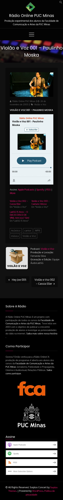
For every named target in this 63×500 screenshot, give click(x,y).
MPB (37, 230)
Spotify (40, 189)
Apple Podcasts (26, 189)
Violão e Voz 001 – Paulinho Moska (31, 110)
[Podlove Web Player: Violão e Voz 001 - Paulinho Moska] (31, 149)
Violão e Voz (40, 104)
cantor (27, 230)
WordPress (37, 491)
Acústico (15, 230)
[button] (60, 2)
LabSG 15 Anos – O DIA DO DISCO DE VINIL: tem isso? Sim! (19, 215)
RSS (48, 189)
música (15, 236)
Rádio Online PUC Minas (31, 15)
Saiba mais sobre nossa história (41, 333)
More (12, 193)
